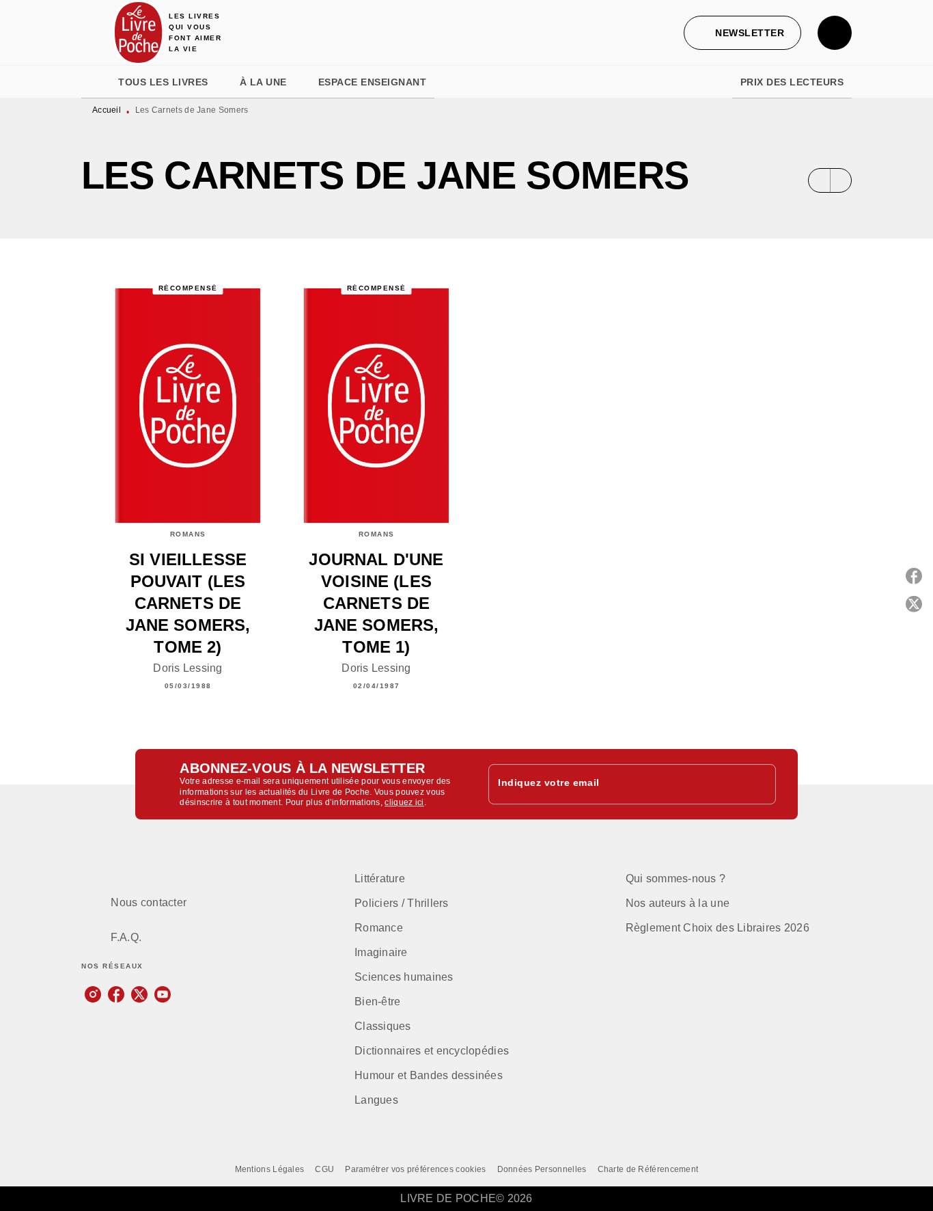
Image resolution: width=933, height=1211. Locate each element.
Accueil (106, 110)
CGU (324, 1169)
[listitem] (93, 994)
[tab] (95, 82)
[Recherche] (835, 33)
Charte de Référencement (648, 1169)
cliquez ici (404, 803)
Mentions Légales (270, 1169)
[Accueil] (138, 32)
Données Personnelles (542, 1169)
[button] (742, 33)
